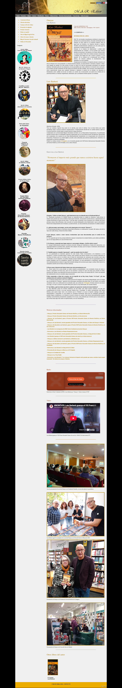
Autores (34, 16)
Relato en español (24, 32)
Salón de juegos (85, 16)
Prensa (47, 16)
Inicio (18, 16)
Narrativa (23, 16)
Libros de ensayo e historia (26, 37)
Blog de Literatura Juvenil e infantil (29, 39)
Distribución (41, 16)
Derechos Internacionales (65, 16)
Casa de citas (76, 16)
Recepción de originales (26, 27)
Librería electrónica (25, 22)
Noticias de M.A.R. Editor (26, 25)
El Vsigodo (50, 677)
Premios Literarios (24, 29)
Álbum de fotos (54, 16)
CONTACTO (67, 684)
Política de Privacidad (25, 41)
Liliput (29, 16)
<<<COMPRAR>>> (79, 32)
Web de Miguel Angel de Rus (27, 34)
